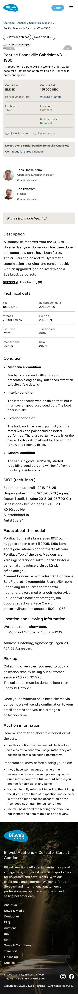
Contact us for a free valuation (24, 151)
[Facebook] (71, 976)
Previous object (17, 37)
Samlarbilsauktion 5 (40, 22)
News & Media (14, 910)
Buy (6, 934)
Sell (6, 939)
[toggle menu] (72, 8)
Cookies (9, 962)
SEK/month (51, 97)
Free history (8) (31, 282)
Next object (43, 37)
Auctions (10, 928)
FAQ (7, 922)
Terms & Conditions (17, 945)
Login (58, 8)
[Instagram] (63, 976)
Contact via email (27, 180)
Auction (21, 22)
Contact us (12, 916)
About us (10, 905)
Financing (11, 957)
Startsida (9, 22)
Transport (10, 951)
